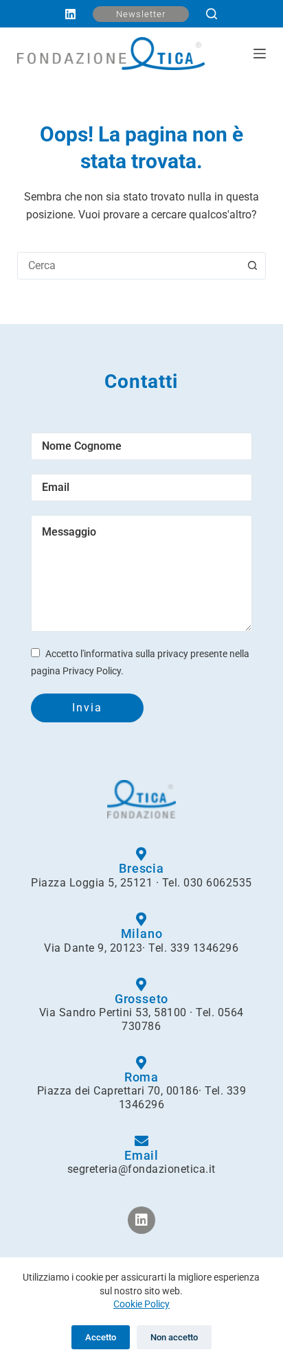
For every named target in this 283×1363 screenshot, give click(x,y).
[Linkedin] (141, 1220)
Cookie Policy (141, 1303)
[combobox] (129, 265)
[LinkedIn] (70, 14)
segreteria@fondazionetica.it (141, 1169)
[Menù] (259, 53)
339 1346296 (204, 947)
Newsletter (141, 14)
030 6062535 (217, 882)
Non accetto (174, 1337)
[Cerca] (211, 13)
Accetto (100, 1337)
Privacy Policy (92, 670)
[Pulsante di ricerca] (252, 266)
